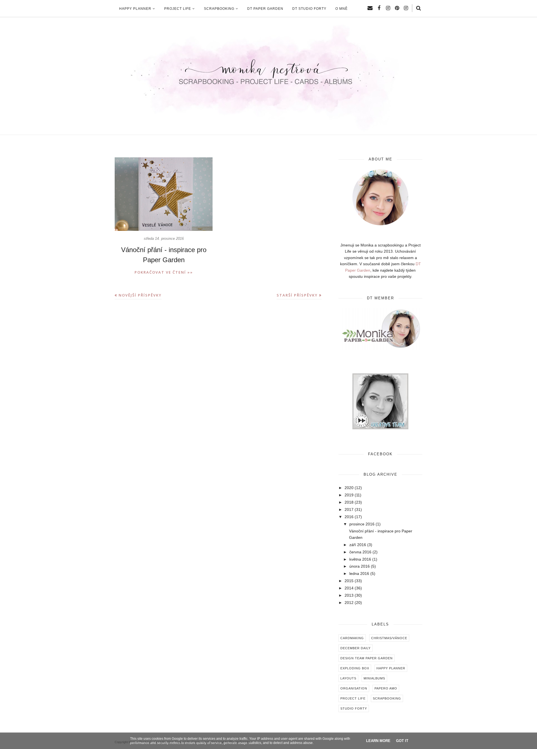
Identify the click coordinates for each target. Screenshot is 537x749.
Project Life (353, 698)
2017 (349, 509)
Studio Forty (353, 708)
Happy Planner (390, 668)
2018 (349, 502)
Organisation (353, 688)
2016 (349, 517)
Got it (402, 741)
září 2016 (357, 544)
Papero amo (386, 688)
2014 (349, 588)
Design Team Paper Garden (366, 658)
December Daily (355, 648)
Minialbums (374, 678)
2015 (349, 581)
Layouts (348, 678)
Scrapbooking (387, 698)
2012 (349, 602)
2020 (349, 487)
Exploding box (354, 668)
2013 (349, 595)
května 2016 (360, 559)
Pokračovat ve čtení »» (164, 272)
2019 (349, 495)
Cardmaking (352, 638)
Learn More (378, 741)
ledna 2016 (359, 573)
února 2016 (359, 566)
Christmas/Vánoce (389, 638)
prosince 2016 (362, 524)
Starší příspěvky (297, 295)
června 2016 (360, 552)
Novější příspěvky (140, 295)
